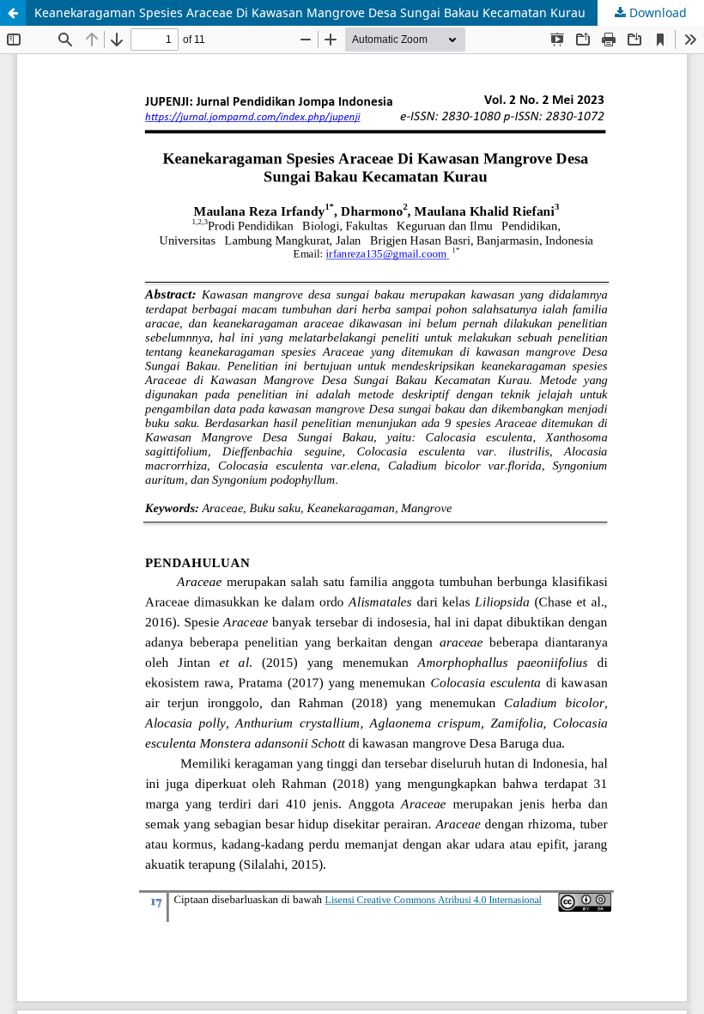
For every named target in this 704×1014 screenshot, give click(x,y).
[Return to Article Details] (13, 13)
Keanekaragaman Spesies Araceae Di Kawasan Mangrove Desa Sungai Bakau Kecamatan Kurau (310, 12)
